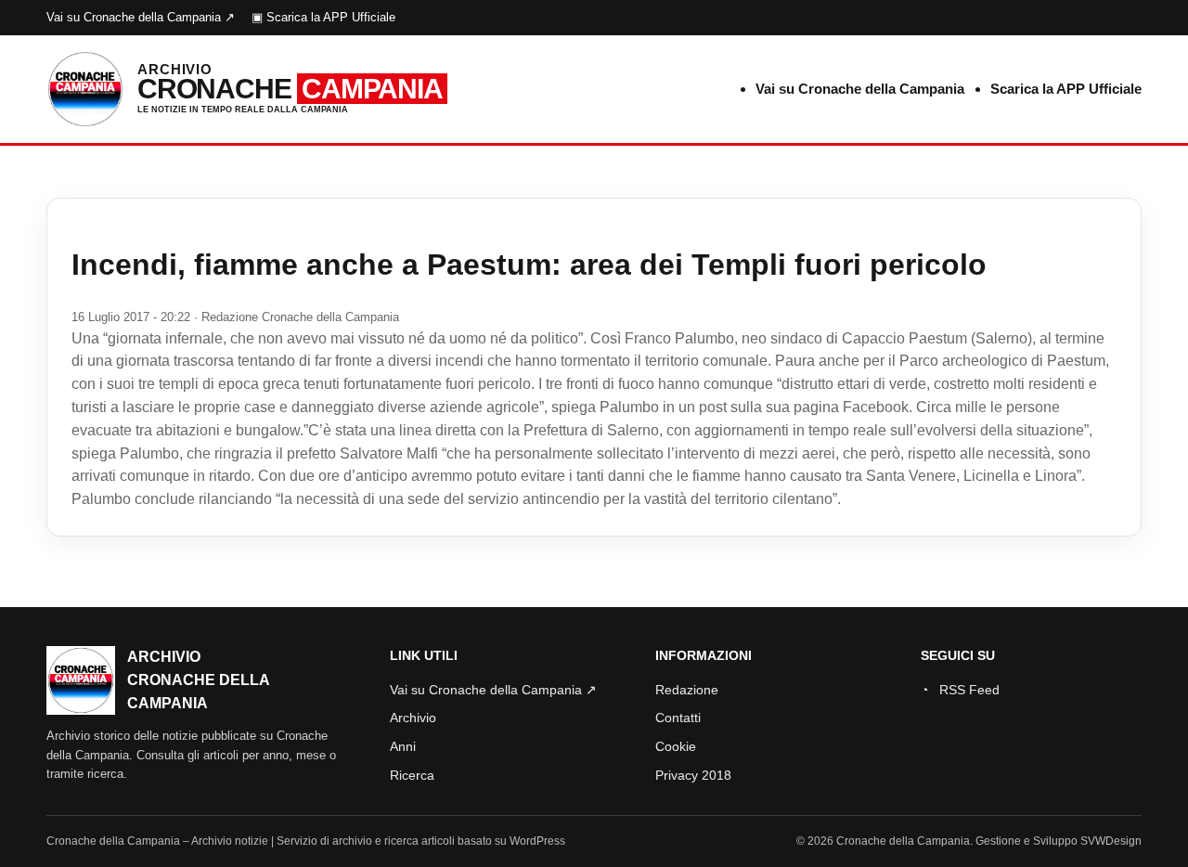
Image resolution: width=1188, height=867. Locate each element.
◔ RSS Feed (960, 689)
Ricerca (412, 775)
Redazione (686, 689)
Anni (403, 746)
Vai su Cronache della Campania (859, 89)
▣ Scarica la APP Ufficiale (323, 17)
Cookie (675, 746)
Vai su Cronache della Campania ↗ (140, 17)
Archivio (413, 717)
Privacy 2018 (693, 775)
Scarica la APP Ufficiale (1066, 89)
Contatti (678, 717)
